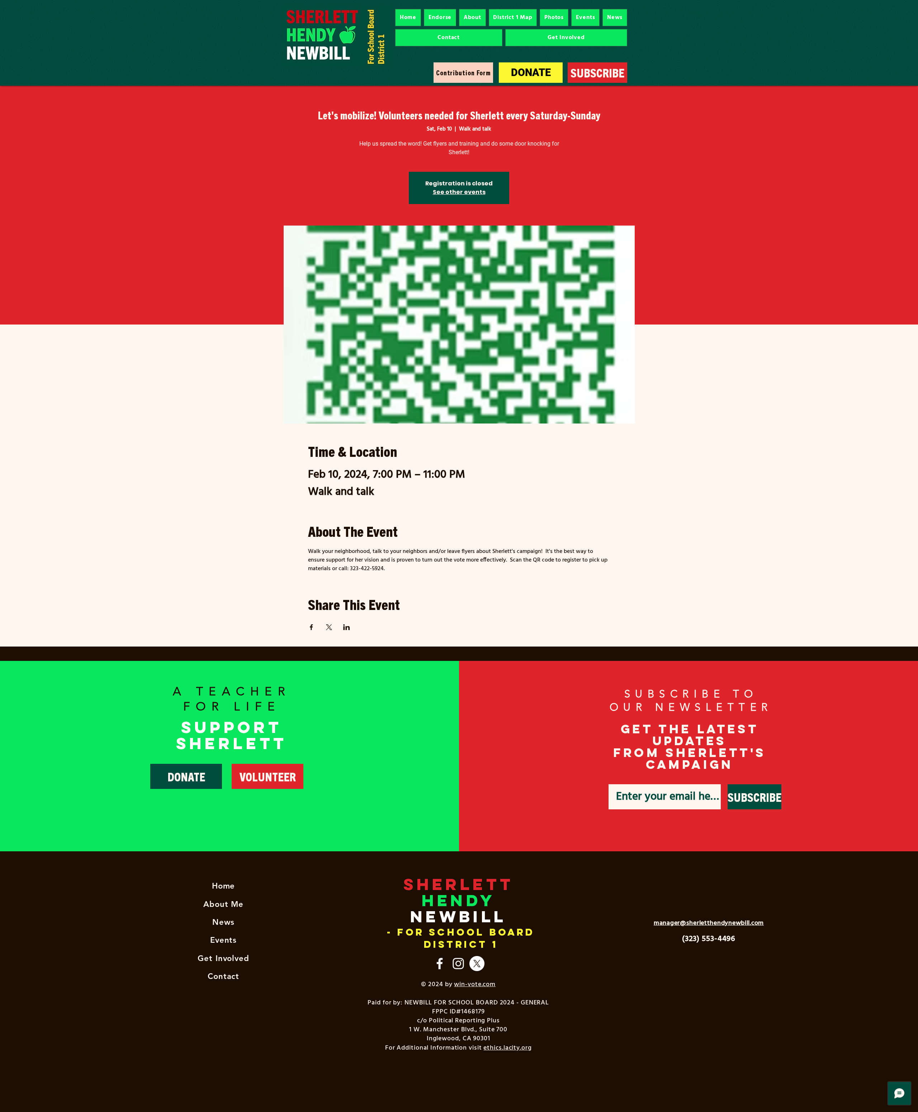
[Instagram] (458, 963)
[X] (476, 963)
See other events (459, 192)
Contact (223, 976)
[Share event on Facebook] (311, 627)
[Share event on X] (329, 627)
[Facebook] (439, 963)
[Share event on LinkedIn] (346, 627)
